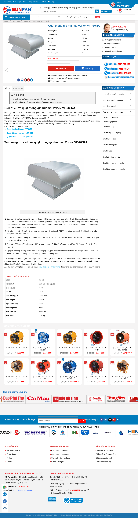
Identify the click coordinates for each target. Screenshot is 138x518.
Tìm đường (5, 490)
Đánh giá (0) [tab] (18, 88)
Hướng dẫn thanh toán (113, 44)
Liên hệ (51, 2)
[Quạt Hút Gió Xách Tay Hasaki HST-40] (96, 337)
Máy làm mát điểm (110, 106)
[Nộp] (97, 11)
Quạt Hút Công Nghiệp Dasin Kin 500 (43, 349)
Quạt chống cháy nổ (110, 117)
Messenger (5, 504)
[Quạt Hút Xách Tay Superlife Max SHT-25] (122, 337)
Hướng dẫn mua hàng (112, 40)
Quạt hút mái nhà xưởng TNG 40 (20, 137)
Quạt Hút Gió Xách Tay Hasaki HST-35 (96, 378)
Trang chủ (7, 2)
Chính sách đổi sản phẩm (105, 454)
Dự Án (35, 2)
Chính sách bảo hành (112, 47)
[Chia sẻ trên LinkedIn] (31, 79)
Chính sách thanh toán (60, 454)
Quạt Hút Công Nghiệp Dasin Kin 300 (69, 378)
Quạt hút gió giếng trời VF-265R (19, 129)
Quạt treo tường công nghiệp (114, 169)
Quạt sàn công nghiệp (111, 157)
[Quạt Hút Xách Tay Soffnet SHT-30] (69, 337)
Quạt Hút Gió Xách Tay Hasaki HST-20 (43, 378)
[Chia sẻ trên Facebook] (18, 79)
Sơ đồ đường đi (57, 462)
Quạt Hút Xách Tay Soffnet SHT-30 (70, 349)
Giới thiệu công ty (13, 450)
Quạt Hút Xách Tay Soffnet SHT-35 (16, 349)
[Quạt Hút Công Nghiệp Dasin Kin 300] (69, 366)
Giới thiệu (17, 2)
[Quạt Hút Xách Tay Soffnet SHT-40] (16, 366)
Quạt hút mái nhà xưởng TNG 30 (20, 133)
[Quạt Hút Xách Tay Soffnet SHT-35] (16, 337)
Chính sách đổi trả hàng (113, 51)
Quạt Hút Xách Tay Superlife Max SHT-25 (122, 349)
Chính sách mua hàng (59, 450)
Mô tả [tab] (7, 88)
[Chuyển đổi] (130, 93)
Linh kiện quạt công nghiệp (113, 94)
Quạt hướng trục (109, 139)
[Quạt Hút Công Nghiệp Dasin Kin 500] (43, 337)
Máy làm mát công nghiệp (113, 100)
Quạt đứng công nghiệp (112, 133)
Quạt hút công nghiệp (21, 21)
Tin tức (43, 2)
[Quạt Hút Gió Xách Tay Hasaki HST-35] (96, 366)
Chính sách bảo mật (103, 462)
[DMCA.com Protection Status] (52, 499)
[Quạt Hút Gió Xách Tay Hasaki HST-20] (43, 366)
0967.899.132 (119, 26)
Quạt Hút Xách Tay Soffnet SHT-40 (16, 378)
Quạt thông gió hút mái (40, 21)
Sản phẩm (27, 2)
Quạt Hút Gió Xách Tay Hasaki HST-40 (96, 349)
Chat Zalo (4, 497)
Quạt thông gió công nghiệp (113, 163)
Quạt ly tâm (107, 151)
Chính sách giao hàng (104, 450)
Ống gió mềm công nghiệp (113, 112)
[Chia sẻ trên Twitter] (22, 79)
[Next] (11, 69)
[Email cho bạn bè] (25, 79)
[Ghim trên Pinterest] (28, 79)
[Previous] (5, 406)
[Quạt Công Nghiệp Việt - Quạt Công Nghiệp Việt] (20, 9)
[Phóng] (6, 70)
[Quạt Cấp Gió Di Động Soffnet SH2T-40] (122, 366)
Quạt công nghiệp (110, 122)
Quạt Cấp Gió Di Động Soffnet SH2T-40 (122, 378)
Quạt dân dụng (108, 127)
